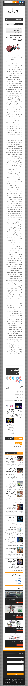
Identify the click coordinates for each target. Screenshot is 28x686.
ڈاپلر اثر (15, 481)
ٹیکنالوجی (20, 588)
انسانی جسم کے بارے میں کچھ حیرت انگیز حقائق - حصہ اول (11, 493)
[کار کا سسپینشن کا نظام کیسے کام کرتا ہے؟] (14, 634)
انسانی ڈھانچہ (13, 527)
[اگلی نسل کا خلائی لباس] (14, 621)
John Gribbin (17, 30)
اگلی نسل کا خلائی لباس (18, 628)
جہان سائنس (11, 679)
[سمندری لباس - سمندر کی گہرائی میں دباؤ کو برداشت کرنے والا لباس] (14, 606)
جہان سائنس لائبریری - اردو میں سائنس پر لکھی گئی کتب (11, 458)
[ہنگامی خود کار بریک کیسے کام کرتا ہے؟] (14, 592)
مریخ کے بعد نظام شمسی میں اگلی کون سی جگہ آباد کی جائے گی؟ (11, 562)
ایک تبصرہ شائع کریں (17, 446)
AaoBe (12, 681)
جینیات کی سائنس (12, 537)
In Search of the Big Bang (18, 35)
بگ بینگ (15, 505)
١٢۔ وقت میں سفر (12, 517)
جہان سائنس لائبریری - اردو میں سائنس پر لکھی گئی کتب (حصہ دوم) (11, 470)
